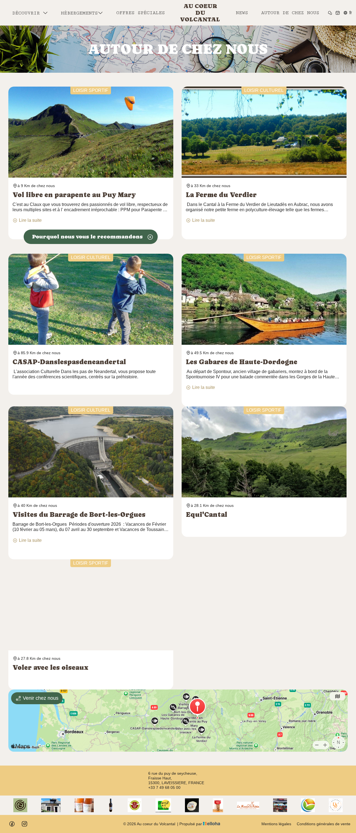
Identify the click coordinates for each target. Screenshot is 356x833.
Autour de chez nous (290, 13)
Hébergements (79, 13)
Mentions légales (276, 824)
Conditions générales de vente (323, 824)
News (242, 13)
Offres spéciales (140, 13)
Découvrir (27, 13)
